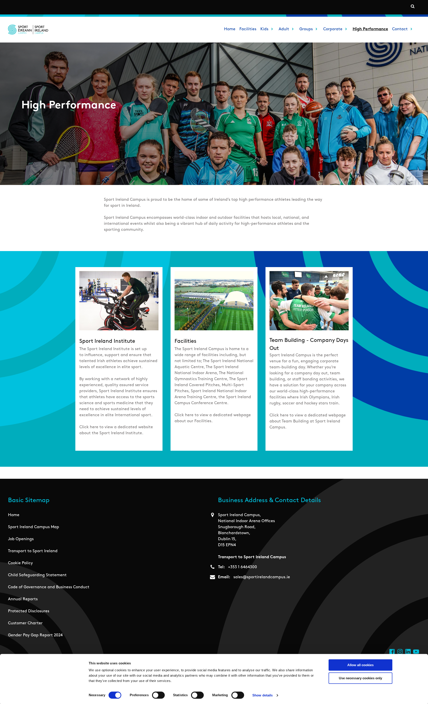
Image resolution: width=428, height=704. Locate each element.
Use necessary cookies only (360, 678)
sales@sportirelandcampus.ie (261, 577)
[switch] (158, 695)
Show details (262, 695)
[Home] (28, 29)
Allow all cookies (360, 665)
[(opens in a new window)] (392, 652)
